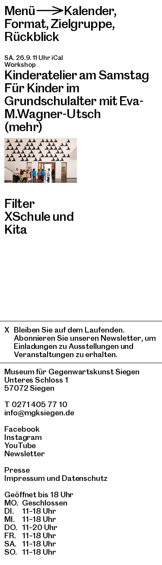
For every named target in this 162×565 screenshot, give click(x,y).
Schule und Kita (38, 223)
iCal (57, 58)
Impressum (24, 478)
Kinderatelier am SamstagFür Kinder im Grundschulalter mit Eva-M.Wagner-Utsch (76, 94)
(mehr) (23, 126)
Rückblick (31, 36)
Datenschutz (85, 478)
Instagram (23, 437)
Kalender (89, 10)
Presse (17, 469)
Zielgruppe (81, 23)
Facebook (22, 428)
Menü (19, 10)
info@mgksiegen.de (39, 412)
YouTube (20, 445)
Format (25, 23)
